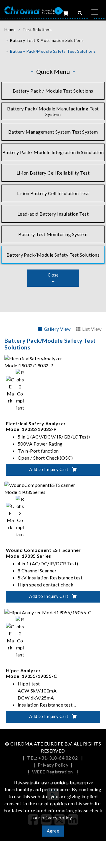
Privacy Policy (53, 764)
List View (92, 329)
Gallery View (57, 329)
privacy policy (57, 817)
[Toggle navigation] (95, 12)
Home (10, 29)
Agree (53, 830)
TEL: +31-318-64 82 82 (53, 757)
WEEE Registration (53, 772)
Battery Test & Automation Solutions (47, 40)
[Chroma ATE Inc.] (29, 9)
